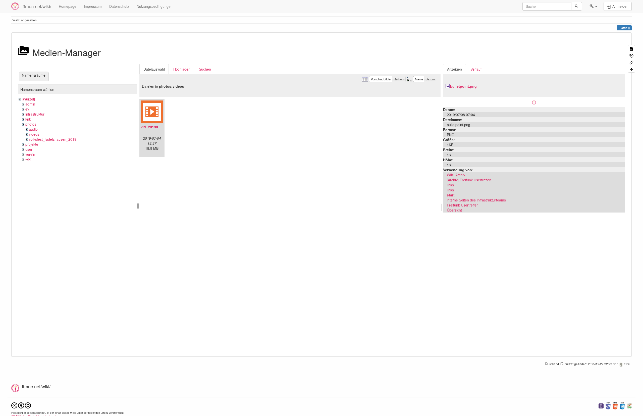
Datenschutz (119, 6)
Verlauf (475, 69)
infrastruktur (34, 114)
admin (30, 104)
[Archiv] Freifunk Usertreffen (469, 179)
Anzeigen (454, 69)
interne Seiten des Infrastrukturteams (476, 199)
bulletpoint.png (463, 86)
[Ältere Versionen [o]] (631, 55)
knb (28, 119)
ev (27, 109)
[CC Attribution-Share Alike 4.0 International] (21, 405)
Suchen (205, 69)
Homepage (67, 6)
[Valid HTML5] (615, 405)
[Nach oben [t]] (631, 69)
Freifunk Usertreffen (462, 204)
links (450, 184)
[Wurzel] (28, 98)
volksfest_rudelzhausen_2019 (52, 139)
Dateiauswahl (154, 69)
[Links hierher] (631, 62)
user (28, 149)
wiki (28, 159)
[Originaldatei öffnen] (534, 101)
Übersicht (454, 210)
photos (30, 124)
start (451, 194)
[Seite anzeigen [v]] (631, 48)
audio (33, 129)
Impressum (93, 6)
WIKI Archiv (456, 174)
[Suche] (576, 6)
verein (30, 154)
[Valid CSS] (622, 405)
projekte (31, 144)
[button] (593, 6)
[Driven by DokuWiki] (629, 405)
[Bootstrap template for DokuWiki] (601, 405)
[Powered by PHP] (608, 405)
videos (34, 134)
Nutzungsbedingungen (155, 6)
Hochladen (181, 69)
